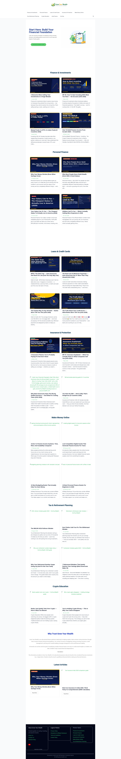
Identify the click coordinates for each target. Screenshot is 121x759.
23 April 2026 (34, 399)
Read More (34, 692)
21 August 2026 (34, 178)
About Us (30, 735)
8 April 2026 (34, 134)
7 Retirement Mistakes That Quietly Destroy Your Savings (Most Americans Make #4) (75, 566)
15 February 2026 (35, 489)
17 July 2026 (34, 568)
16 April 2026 (66, 314)
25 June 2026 (66, 215)
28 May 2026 (34, 359)
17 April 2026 (34, 314)
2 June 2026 (34, 99)
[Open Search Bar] (93, 16)
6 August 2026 (34, 530)
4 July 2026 (33, 612)
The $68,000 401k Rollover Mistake (42, 528)
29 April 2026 (34, 277)
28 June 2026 (66, 612)
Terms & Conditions (56, 735)
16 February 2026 (67, 448)
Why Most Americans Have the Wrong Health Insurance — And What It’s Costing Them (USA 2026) (44, 395)
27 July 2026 (66, 531)
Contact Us (31, 737)
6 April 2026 (65, 397)
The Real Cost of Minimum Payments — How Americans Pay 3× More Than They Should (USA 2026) (75, 275)
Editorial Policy (32, 739)
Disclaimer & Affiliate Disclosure (59, 733)
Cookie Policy (54, 737)
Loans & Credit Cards (54, 12)
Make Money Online (79, 12)
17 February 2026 (35, 448)
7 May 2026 (65, 360)
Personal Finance (44, 12)
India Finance (55, 16)
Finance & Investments (32, 12)
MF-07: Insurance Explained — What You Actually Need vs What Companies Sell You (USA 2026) (75, 356)
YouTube (62, 16)
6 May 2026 (65, 99)
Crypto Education (45, 16)
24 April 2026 (66, 279)
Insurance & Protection (67, 12)
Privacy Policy (54, 731)
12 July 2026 (65, 570)
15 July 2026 (65, 178)
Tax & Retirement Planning (33, 16)
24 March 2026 (66, 134)
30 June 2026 (34, 215)
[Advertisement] (60, 61)
